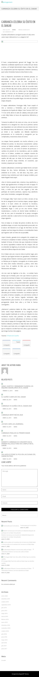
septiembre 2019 (6, 605)
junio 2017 (4, 649)
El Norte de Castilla (13, 336)
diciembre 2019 (5, 599)
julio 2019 (4, 607)
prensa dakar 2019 (23, 30)
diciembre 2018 (5, 625)
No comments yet (8, 32)
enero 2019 (4, 622)
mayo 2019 (4, 613)
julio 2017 (4, 646)
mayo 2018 (4, 640)
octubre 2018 (5, 631)
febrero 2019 (5, 619)
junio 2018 (4, 637)
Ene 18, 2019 (6, 30)
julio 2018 (4, 634)
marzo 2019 (4, 616)
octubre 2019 (5, 602)
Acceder (3, 660)
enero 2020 (4, 596)
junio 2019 (4, 610)
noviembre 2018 (5, 628)
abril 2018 (4, 643)
